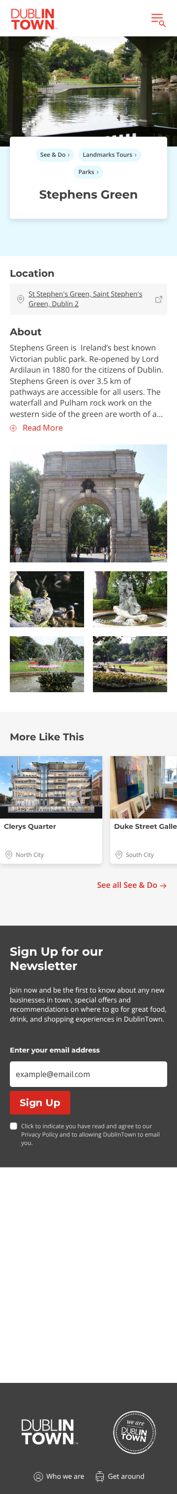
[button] (88, 503)
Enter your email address (55, 1050)
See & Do (53, 154)
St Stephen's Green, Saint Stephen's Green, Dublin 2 (85, 299)
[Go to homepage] (50, 1432)
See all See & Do (127, 885)
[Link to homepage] (34, 19)
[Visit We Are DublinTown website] (134, 1432)
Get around (126, 1476)
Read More (43, 428)
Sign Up (40, 1103)
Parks (86, 172)
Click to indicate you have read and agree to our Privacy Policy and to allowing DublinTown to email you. (90, 1134)
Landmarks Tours (107, 154)
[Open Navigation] (157, 19)
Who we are (65, 1476)
